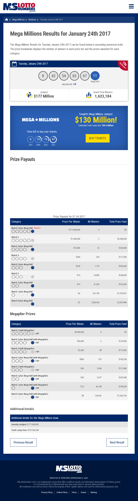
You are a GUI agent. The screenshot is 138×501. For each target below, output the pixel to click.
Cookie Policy (62, 492)
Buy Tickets (97, 138)
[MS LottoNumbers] (19, 1)
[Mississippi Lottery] (6, 19)
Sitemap (93, 492)
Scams (83, 492)
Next (117, 442)
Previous (23, 442)
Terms (74, 492)
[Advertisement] (69, 189)
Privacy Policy (47, 492)
